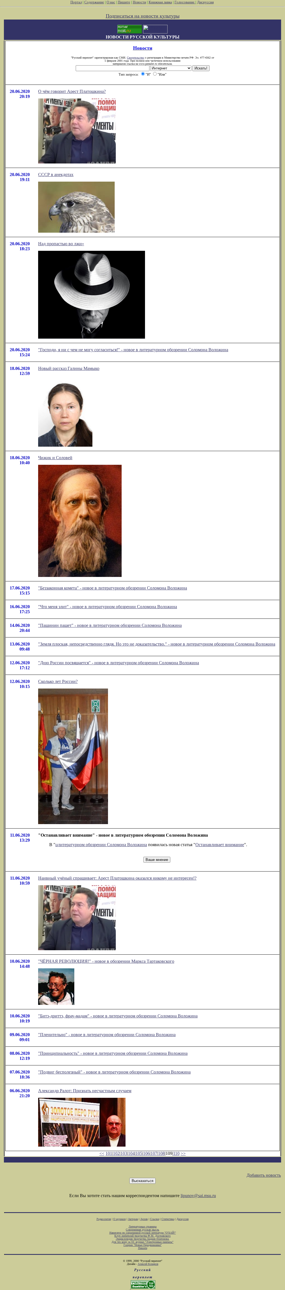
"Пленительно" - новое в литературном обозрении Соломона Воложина (107, 1034)
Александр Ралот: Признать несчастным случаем (84, 1090)
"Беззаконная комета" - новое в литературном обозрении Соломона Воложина (112, 588)
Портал (76, 2)
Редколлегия (104, 1219)
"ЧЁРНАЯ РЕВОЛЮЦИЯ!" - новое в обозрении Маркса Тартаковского (106, 961)
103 (124, 1153)
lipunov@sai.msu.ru (198, 1195)
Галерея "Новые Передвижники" (143, 1244)
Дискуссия (205, 2)
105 (139, 1153)
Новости (139, 2)
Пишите (124, 2)
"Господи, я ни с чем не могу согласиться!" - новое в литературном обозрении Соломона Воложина (133, 349)
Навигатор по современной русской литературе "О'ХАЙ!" (142, 1232)
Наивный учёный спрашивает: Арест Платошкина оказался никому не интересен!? (117, 878)
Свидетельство (135, 57)
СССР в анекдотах (55, 174)
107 (154, 1153)
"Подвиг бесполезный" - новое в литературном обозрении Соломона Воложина (114, 1072)
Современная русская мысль (142, 1229)
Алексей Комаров (148, 1263)
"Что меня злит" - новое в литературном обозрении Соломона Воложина (107, 606)
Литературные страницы (143, 1226)
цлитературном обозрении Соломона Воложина (101, 844)
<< (101, 1153)
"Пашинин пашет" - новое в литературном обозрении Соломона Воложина (110, 625)
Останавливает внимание (219, 844)
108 (161, 1153)
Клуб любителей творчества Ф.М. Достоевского (142, 1235)
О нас (111, 2)
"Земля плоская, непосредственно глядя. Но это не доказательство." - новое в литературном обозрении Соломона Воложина (156, 644)
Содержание (94, 2)
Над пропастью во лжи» (61, 243)
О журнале (119, 1219)
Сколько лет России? (58, 681)
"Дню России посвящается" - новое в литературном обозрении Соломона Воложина (118, 662)
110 (176, 1153)
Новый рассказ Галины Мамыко (68, 368)
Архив (144, 1219)
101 (108, 1153)
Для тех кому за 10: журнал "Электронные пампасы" (142, 1241)
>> (183, 1153)
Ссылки (154, 1219)
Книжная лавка (160, 2)
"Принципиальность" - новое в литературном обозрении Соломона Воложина (113, 1053)
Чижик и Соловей (55, 457)
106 (146, 1153)
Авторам (133, 1219)
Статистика (167, 1219)
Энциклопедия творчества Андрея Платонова (142, 1238)
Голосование (185, 2)
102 (116, 1153)
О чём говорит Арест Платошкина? (72, 91)
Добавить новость (264, 1175)
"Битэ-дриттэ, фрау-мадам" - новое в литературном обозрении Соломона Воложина (118, 1016)
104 (131, 1153)
